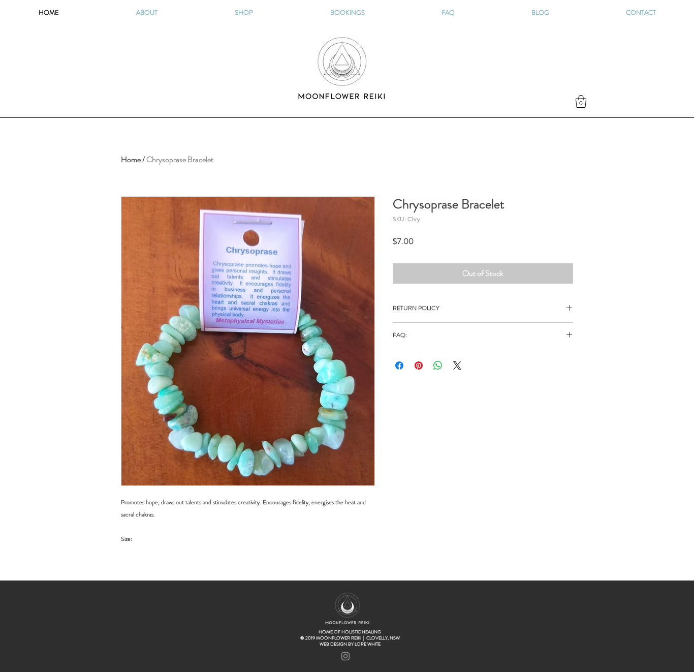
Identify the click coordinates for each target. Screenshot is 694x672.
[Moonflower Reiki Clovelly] (345, 656)
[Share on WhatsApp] (438, 365)
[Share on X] (457, 365)
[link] (581, 101)
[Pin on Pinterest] (419, 365)
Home (131, 159)
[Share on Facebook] (399, 365)
